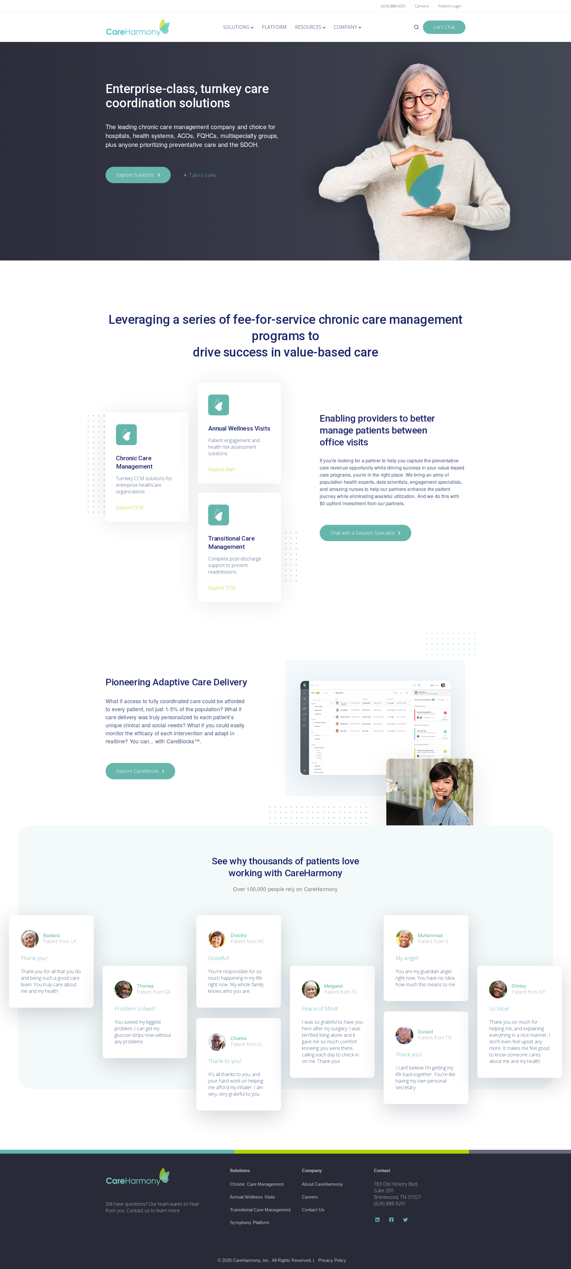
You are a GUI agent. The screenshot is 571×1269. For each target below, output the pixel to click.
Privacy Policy (332, 1260)
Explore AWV (221, 469)
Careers (422, 6)
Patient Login (449, 6)
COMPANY (345, 27)
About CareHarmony (322, 1184)
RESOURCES (308, 27)
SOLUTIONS (236, 27)
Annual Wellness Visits (252, 1196)
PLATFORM (274, 27)
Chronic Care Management (256, 1184)
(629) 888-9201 (393, 6)
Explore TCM (222, 588)
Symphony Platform (249, 1222)
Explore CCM (130, 507)
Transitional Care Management (260, 1209)
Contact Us (313, 1209)
